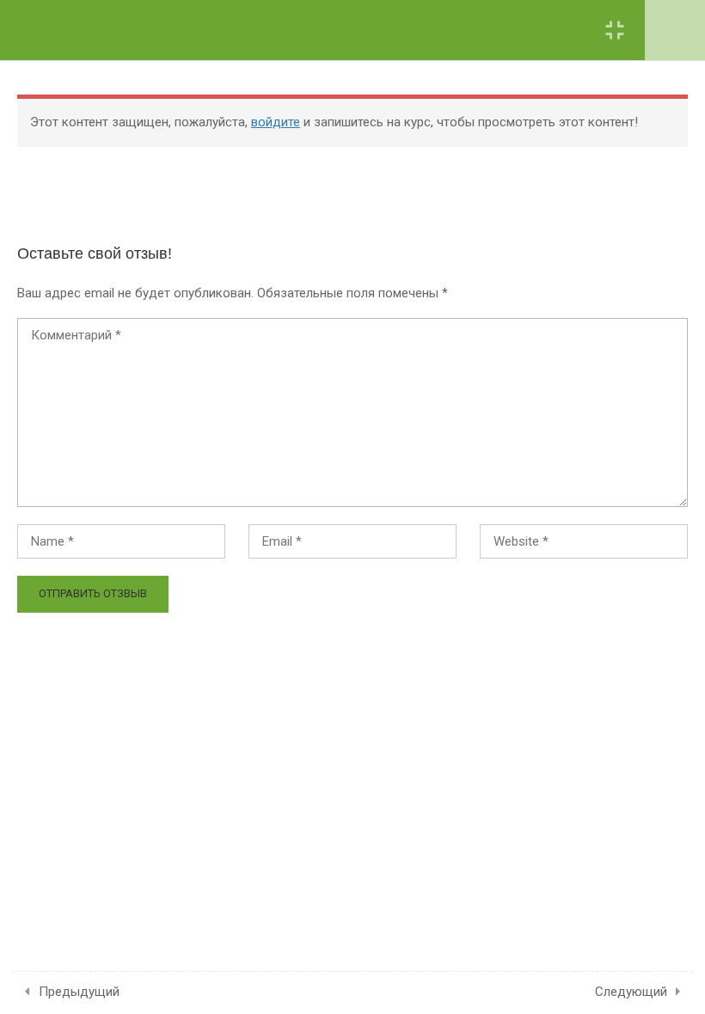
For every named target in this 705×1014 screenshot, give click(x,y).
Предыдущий (79, 991)
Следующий (631, 991)
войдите (275, 122)
